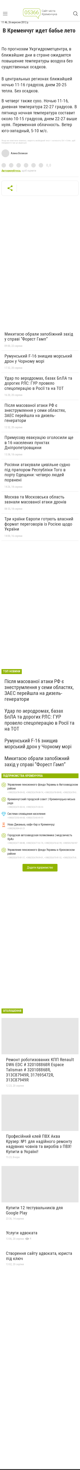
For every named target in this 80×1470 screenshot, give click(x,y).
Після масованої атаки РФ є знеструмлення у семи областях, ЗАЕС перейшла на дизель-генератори (35, 413)
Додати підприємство (40, 867)
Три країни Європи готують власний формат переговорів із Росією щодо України (38, 524)
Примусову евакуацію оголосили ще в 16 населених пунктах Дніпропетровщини (38, 442)
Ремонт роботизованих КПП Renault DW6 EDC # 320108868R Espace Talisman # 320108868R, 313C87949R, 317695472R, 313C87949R (40, 1070)
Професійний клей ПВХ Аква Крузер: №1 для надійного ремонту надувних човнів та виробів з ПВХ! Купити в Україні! (39, 1144)
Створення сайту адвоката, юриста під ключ (39, 1256)
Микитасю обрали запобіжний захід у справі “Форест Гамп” (38, 336)
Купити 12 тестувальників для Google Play (34, 1210)
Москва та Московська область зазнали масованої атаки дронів (35, 499)
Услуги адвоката (21, 1232)
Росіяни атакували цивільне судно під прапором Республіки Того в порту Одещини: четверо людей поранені (37, 472)
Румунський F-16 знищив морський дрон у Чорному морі (38, 358)
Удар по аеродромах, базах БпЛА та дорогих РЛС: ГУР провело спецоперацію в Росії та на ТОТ (38, 383)
